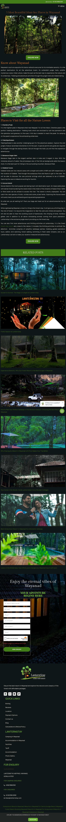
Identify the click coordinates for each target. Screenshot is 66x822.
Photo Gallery (10, 756)
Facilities (8, 744)
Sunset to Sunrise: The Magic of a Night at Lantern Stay (20, 293)
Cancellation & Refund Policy (15, 727)
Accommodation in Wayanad (15, 740)
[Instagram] (10, 694)
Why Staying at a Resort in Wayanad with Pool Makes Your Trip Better (24, 451)
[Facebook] (5, 694)
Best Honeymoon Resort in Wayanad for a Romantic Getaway (22, 529)
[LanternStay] (5, 6)
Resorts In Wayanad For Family (35, 806)
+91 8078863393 (57, 2)
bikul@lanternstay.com (13, 798)
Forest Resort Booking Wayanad (16, 809)
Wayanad (8, 760)
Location (8, 711)
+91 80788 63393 (11, 795)
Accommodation (11, 752)
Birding (7, 704)
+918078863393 (11, 785)
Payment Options (11, 715)
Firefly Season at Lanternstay (11, 332)
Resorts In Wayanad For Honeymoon (40, 809)
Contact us (9, 719)
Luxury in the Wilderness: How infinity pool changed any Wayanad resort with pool (29, 568)
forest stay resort (7, 226)
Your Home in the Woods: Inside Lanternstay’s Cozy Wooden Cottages (24, 490)
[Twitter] (19, 694)
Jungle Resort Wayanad (54, 806)
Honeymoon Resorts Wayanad (13, 806)
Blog (6, 723)
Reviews (8, 707)
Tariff (7, 748)
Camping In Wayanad (12, 737)
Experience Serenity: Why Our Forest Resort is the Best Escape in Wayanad (26, 371)
